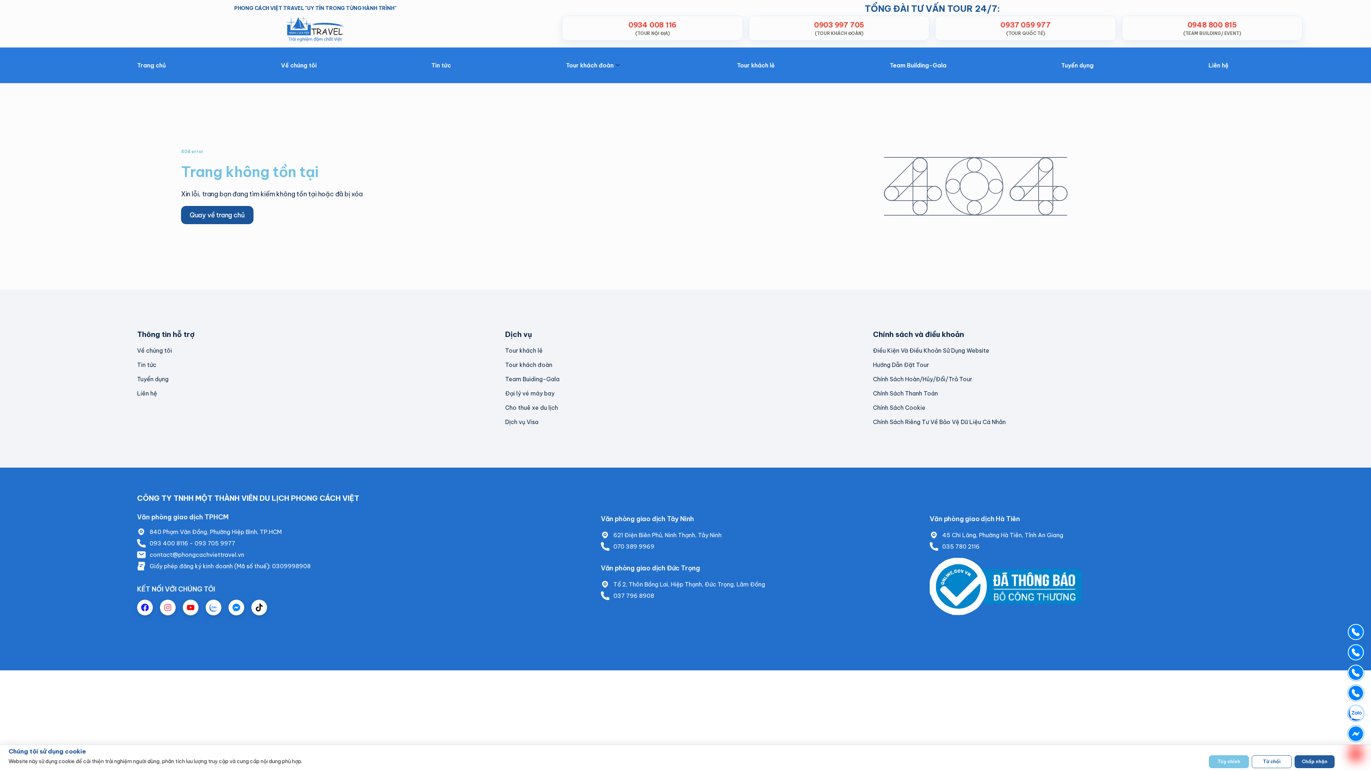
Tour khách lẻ (756, 65)
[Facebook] (145, 607)
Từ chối (1272, 761)
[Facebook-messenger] (236, 607)
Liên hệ (1219, 65)
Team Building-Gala (918, 65)
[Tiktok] (259, 607)
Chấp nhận (1314, 761)
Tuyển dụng (1077, 65)
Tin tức (441, 65)
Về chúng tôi (299, 65)
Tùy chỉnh (1228, 761)
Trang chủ (151, 65)
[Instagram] (168, 607)
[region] (685, 758)
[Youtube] (191, 607)
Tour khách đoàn (590, 65)
